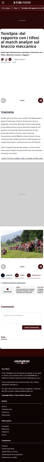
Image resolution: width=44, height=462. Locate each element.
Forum (4, 435)
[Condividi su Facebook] (6, 59)
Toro (16, 8)
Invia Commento (32, 327)
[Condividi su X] (10, 59)
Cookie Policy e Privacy (10, 452)
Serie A (4, 406)
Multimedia (6, 415)
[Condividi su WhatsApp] (2, 59)
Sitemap (5, 446)
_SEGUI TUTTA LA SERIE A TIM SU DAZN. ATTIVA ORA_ (22, 158)
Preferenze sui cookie (9, 457)
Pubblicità (5, 432)
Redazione (5, 429)
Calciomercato (7, 409)
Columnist (5, 412)
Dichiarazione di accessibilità (12, 454)
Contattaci (5, 426)
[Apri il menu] (3, 2)
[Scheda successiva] (40, 100)
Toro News (6, 8)
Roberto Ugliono (20, 59)
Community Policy (8, 449)
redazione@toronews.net (24, 391)
